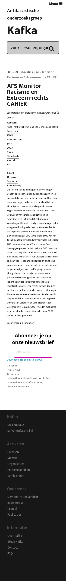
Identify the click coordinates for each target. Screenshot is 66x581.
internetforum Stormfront (21, 382)
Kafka (22, 30)
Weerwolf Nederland (18, 387)
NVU (39, 382)
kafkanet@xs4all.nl (20, 431)
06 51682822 (15, 425)
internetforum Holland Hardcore (24, 378)
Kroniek (12, 508)
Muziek (12, 458)
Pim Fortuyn (14, 370)
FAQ (10, 553)
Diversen (13, 452)
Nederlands (13, 156)
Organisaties (15, 464)
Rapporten (12, 181)
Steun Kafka (15, 542)
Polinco (47, 378)
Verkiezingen (15, 475)
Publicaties (26, 72)
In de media (15, 502)
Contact (12, 547)
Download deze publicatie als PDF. (25, 360)
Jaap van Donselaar (39, 127)
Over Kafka (14, 536)
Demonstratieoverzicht (22, 497)
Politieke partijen (18, 470)
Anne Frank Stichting (18, 127)
